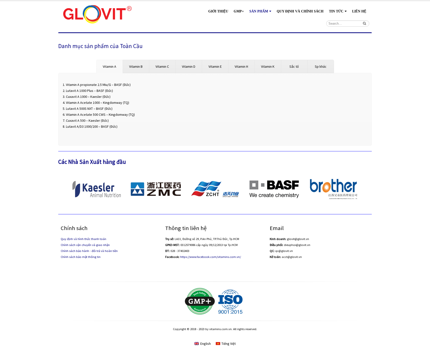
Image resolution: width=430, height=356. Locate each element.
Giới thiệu (218, 11)
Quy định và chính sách (300, 11)
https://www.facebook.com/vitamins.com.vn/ (210, 257)
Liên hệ (359, 11)
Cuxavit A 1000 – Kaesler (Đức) (88, 96)
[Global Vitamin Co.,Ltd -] (97, 13)
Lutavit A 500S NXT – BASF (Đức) (89, 108)
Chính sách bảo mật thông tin (81, 257)
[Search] (364, 23)
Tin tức (336, 11)
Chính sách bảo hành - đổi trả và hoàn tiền (89, 251)
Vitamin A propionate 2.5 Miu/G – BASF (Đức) (98, 84)
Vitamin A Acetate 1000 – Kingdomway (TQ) (97, 102)
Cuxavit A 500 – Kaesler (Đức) (87, 120)
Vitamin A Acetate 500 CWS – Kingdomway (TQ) (100, 114)
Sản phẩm (258, 11)
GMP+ (239, 11)
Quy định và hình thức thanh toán (83, 239)
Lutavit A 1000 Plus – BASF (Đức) (89, 90)
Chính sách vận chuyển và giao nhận (85, 245)
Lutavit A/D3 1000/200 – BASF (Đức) (91, 126)
